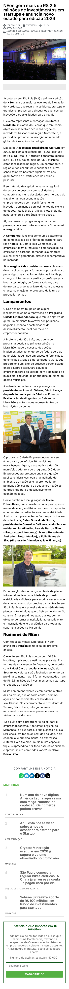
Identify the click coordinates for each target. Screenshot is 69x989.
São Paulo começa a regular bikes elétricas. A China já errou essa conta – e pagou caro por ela (40, 877)
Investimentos (48, 31)
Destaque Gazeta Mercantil (22, 888)
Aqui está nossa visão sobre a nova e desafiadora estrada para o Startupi (39, 828)
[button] (21, 776)
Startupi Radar (14, 814)
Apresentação (13, 839)
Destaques (23, 31)
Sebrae (10, 34)
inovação (35, 31)
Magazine (10, 864)
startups (19, 34)
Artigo (18, 28)
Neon (59, 31)
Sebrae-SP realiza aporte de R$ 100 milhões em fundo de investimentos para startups (39, 902)
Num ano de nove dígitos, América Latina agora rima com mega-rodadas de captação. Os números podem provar (40, 802)
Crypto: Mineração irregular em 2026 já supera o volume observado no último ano (39, 853)
